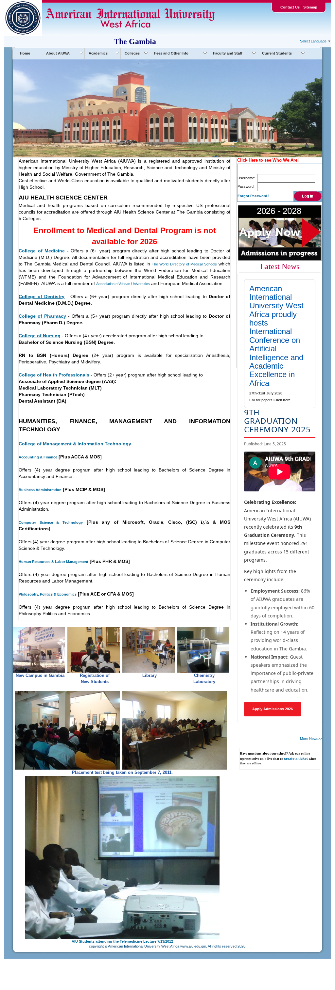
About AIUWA (58, 53)
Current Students (277, 53)
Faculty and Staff (227, 53)
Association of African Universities (123, 284)
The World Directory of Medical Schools (184, 264)
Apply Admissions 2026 (272, 709)
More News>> (311, 739)
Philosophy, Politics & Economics (48, 594)
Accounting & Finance (38, 457)
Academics (98, 53)
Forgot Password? (254, 196)
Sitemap (309, 7)
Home (25, 53)
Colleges (132, 53)
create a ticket (296, 758)
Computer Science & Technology (51, 522)
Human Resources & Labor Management (53, 562)
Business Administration (40, 490)
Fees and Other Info (171, 53)
